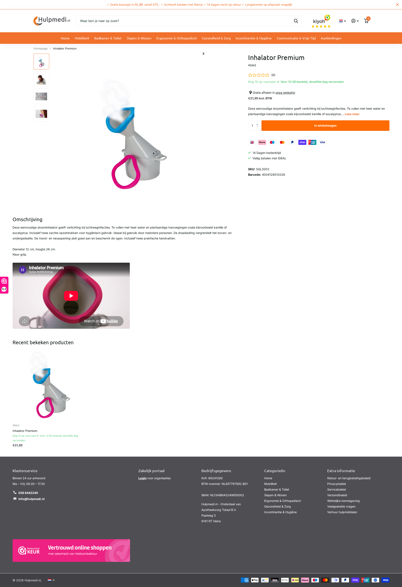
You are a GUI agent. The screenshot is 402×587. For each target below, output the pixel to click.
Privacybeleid (336, 484)
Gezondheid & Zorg (216, 38)
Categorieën (274, 470)
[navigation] (41, 61)
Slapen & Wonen (139, 38)
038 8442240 (28, 493)
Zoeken (296, 21)
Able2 (252, 65)
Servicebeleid (336, 489)
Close (397, 4)
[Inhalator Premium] (49, 384)
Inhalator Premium (25, 430)
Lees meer (352, 114)
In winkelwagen (325, 125)
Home (65, 38)
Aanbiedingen (331, 38)
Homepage (41, 48)
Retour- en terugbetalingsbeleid (349, 478)
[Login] (355, 21)
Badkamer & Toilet (108, 38)
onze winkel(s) (285, 92)
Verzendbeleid (337, 495)
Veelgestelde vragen (341, 506)
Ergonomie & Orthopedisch (176, 38)
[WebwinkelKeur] (71, 550)
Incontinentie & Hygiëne (254, 38)
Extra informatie (341, 470)
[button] (258, 122)
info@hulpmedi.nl (31, 499)
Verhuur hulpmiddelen (342, 512)
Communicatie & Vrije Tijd (296, 38)
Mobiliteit (82, 38)
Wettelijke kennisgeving (343, 501)
